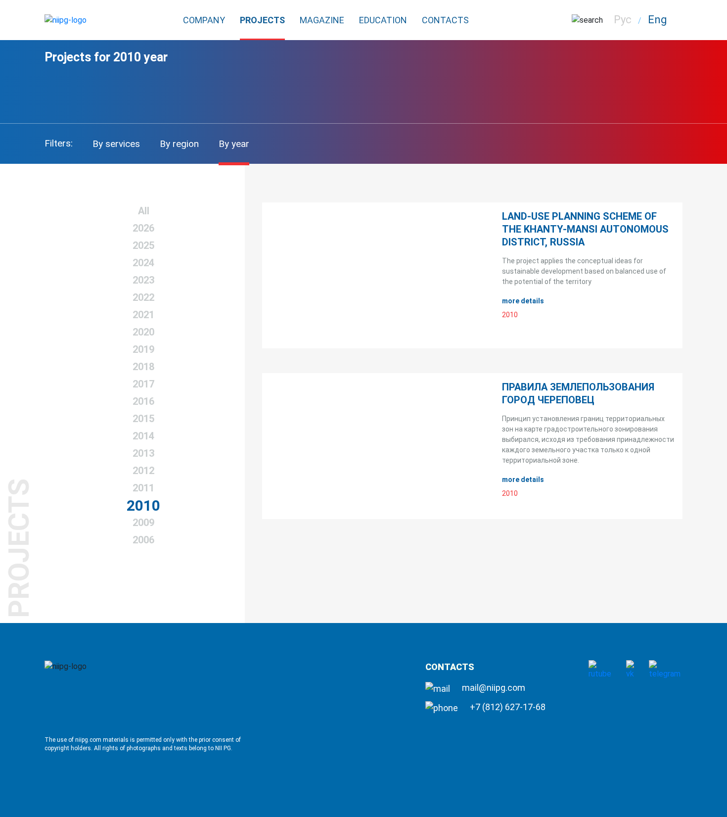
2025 (143, 245)
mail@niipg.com (492, 687)
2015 (143, 419)
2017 (143, 384)
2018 (143, 367)
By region (179, 143)
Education (383, 20)
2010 (143, 505)
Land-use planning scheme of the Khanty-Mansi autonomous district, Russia (585, 229)
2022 (143, 297)
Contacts (445, 20)
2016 (143, 401)
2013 (143, 453)
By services (116, 143)
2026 (143, 228)
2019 (143, 349)
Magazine (322, 20)
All (143, 211)
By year (234, 143)
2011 (143, 488)
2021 (143, 315)
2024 (143, 263)
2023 (143, 280)
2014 (143, 436)
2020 (143, 332)
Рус (623, 19)
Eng (657, 19)
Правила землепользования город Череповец (578, 393)
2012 (143, 471)
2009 (143, 523)
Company (204, 20)
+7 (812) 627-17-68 (506, 707)
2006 (143, 540)
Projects (262, 20)
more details (523, 301)
